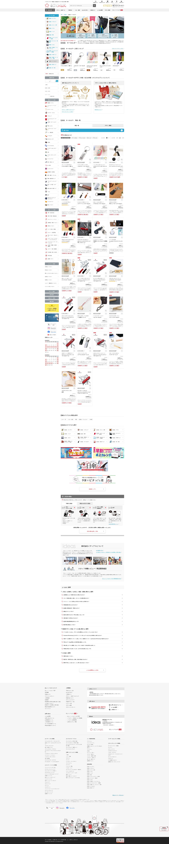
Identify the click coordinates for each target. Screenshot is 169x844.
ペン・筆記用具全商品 (91, 738)
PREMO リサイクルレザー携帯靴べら (100, 241)
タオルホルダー (65, 203)
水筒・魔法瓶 (47, 758)
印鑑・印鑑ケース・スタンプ (71, 776)
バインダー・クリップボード (71, 761)
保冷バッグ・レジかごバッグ (50, 777)
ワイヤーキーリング (113, 354)
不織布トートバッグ (48, 775)
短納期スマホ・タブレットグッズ (114, 761)
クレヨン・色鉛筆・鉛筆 (91, 755)
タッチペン (110, 747)
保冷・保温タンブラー (49, 747)
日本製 (91, 419)
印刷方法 (70, 10)
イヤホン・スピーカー (112, 752)
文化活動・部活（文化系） (52, 252)
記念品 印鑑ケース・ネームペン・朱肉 (53, 58)
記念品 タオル (52, 44)
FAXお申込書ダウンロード (50, 725)
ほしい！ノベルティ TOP (50, 690)
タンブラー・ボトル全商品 (49, 738)
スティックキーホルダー (114, 317)
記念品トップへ (92, 489)
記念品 (65, 14)
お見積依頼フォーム (49, 720)
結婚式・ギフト (50, 258)
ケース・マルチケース (70, 771)
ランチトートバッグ (48, 778)
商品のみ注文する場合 (85, 503)
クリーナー (68, 764)
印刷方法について (98, 109)
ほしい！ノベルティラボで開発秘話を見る (111, 578)
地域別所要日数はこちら (113, 524)
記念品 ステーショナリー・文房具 (53, 38)
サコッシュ (47, 785)
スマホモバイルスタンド (112, 750)
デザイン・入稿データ (60, 10)
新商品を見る (51, 73)
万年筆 (88, 750)
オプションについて (70, 699)
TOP (61, 14)
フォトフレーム (69, 763)
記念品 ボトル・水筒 (53, 25)
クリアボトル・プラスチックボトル (51, 753)
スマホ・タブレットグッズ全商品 (114, 743)
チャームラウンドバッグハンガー (116, 166)
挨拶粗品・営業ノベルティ (52, 222)
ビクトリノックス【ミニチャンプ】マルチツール (99, 355)
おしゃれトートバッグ (49, 791)
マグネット (68, 758)
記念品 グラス (52, 28)
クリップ (67, 759)
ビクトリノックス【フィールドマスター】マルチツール (84, 392)
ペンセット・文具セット (91, 757)
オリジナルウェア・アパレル (71, 738)
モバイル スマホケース (112, 756)
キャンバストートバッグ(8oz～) (50, 770)
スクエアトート (47, 787)
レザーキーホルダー (66, 241)
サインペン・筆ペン (90, 752)
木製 (76, 419)
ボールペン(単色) (90, 744)
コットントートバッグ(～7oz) (50, 767)
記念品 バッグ (52, 31)
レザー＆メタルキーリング (83, 354)
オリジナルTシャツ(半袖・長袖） (72, 741)
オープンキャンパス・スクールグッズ (52, 242)
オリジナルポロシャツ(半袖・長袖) (72, 742)
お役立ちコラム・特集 (72, 721)
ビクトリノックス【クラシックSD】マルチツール (84, 241)
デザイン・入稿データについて (68, 109)
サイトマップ (47, 708)
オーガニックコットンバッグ (50, 769)
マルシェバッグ (47, 783)
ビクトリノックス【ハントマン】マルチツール (84, 280)
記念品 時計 (51, 34)
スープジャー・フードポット (50, 755)
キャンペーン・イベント (52, 219)
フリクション (89, 741)
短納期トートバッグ (48, 793)
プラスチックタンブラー (49, 745)
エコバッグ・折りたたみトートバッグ (51, 774)
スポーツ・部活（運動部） (52, 249)
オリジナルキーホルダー (67, 279)
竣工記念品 (50, 255)
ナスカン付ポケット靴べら (67, 166)
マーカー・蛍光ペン (90, 754)
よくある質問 (100, 10)
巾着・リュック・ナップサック (50, 780)
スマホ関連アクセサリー (112, 760)
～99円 (46, 84)
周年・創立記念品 (51, 212)
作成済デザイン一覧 (70, 701)
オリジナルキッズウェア (70, 748)
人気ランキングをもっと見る (117, 48)
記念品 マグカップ (52, 21)
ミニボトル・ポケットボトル (50, 756)
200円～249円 (47, 94)
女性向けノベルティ (48, 276)
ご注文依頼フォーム (49, 721)
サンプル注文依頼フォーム (50, 723)
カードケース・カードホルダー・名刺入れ (73, 769)
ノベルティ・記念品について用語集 (74, 718)
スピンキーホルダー (97, 317)
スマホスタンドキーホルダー (99, 203)
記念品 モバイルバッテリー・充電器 (53, 51)
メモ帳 (67, 754)
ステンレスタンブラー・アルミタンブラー (52, 741)
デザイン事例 (107, 10)
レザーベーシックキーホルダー (84, 203)
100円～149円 (47, 88)
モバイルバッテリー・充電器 (113, 745)
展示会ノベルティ (51, 225)
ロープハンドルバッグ (49, 790)
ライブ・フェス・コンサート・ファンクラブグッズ (52, 239)
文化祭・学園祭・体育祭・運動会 (52, 245)
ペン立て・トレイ (69, 767)
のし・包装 (77, 10)
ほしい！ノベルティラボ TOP (73, 716)
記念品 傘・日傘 (52, 67)
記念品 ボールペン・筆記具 (53, 41)
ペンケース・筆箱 (69, 766)
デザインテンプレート (70, 707)
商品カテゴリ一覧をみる (117, 795)
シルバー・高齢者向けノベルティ (51, 283)
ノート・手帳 (68, 756)
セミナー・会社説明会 (52, 232)
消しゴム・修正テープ (91, 759)
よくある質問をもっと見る (92, 670)
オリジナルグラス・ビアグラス (50, 759)
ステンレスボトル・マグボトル (50, 748)
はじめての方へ (85, 10)
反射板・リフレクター (83, 419)
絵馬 (63, 392)
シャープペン (89, 749)
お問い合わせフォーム (49, 718)
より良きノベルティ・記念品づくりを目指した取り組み (108, 552)
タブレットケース (111, 749)
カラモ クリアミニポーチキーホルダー (100, 167)
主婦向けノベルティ (48, 279)
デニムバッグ (47, 782)
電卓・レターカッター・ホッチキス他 (72, 777)
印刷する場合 (69, 503)
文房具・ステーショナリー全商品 (72, 752)
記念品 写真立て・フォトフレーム (53, 48)
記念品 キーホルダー (91, 786)
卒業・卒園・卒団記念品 (52, 216)
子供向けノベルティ (48, 266)
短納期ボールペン (90, 760)
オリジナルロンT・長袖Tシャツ (71, 747)
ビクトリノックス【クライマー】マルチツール (68, 318)
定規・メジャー (69, 774)
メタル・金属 (70, 419)
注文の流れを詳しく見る (92, 531)
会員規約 (47, 699)
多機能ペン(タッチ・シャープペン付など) (94, 746)
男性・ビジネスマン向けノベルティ (51, 273)
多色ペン (88, 747)
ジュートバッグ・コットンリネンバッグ (52, 788)
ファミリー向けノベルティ (49, 286)
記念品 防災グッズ (52, 64)
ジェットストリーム (90, 742)
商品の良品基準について (50, 706)
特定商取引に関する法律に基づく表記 (53, 701)
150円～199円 (47, 91)
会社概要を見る (99, 550)
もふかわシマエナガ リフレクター (115, 241)
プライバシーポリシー (49, 696)
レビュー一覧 (69, 703)
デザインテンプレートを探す (67, 111)
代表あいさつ (47, 694)
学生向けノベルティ (48, 270)
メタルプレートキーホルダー (84, 166)
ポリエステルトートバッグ (49, 772)
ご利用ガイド (92, 10)
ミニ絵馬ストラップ (82, 317)
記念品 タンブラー (52, 18)
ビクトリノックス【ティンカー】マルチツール (68, 355)
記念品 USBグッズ (52, 54)
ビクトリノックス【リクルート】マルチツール (99, 280)
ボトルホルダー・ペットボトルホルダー (52, 761)
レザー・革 (63, 419)
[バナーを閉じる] (167, 827)
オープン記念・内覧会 (52, 229)
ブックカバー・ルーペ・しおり (71, 772)
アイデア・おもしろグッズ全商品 (114, 738)
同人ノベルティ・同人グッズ (52, 236)
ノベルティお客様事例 (72, 720)
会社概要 (47, 692)
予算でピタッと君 (69, 690)
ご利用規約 (47, 698)
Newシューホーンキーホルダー (115, 203)
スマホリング (110, 758)
